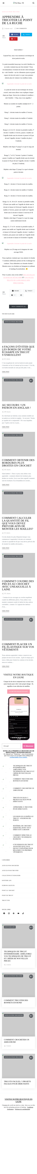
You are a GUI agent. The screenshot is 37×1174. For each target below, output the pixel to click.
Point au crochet (8, 890)
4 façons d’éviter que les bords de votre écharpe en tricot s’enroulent (18, 350)
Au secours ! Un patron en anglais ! (16, 406)
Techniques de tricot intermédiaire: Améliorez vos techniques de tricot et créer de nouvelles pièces (17, 956)
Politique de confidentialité (22, 1109)
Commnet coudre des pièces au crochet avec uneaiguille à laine (18, 585)
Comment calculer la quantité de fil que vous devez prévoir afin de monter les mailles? (17, 523)
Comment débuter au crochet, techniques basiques (22, 837)
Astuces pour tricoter (11, 12)
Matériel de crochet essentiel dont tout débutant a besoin (22, 827)
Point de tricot (7, 895)
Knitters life (6, 880)
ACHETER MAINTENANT (18, 691)
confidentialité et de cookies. (18, 757)
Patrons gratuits (8, 885)
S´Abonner (28, 746)
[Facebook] (4, 913)
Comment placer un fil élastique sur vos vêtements (18, 647)
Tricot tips (6, 900)
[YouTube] (18, 913)
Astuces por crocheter (10, 865)
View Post (5, 371)
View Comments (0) (19, 306)
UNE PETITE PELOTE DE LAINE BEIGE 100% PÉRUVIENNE (20, 280)
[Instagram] (9, 913)
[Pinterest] (13, 913)
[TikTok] (23, 913)
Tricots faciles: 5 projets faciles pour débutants (22, 799)
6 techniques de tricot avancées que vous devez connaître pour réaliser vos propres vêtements (23, 848)
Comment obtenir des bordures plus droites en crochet (18, 463)
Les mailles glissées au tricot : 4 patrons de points (23, 818)
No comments (21, 28)
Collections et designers (11, 875)
